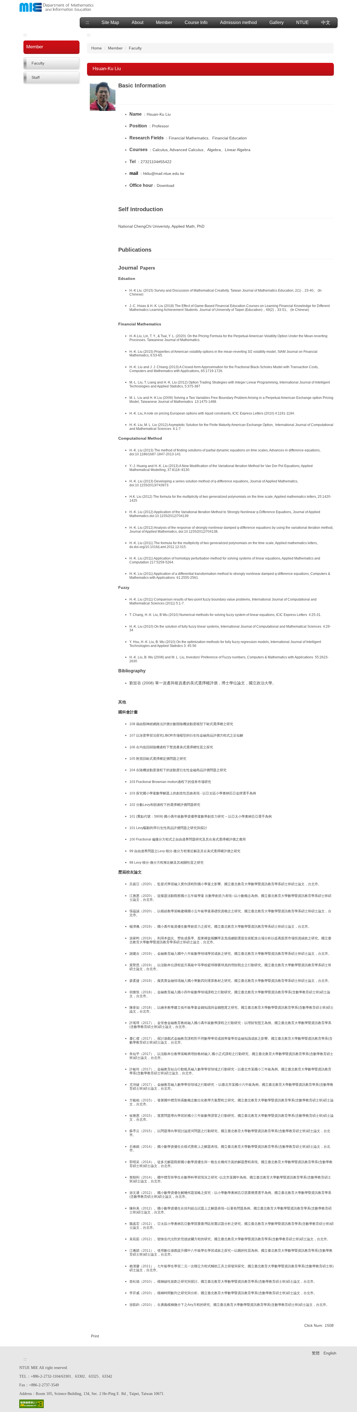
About (137, 22)
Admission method (238, 22)
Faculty (38, 63)
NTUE (302, 22)
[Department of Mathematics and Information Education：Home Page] (56, 8)
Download (165, 185)
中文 (325, 22)
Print (95, 1336)
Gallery (276, 22)
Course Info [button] (196, 22)
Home (96, 48)
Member (115, 48)
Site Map (110, 22)
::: (87, 22)
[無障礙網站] (31, 1403)
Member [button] (164, 22)
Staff (36, 77)
